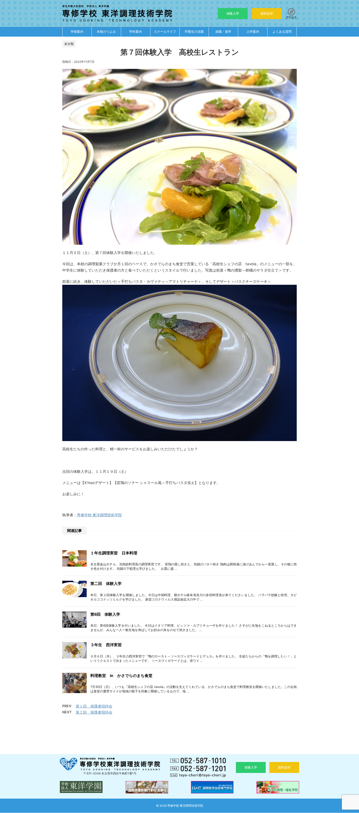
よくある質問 (282, 31)
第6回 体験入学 (105, 614)
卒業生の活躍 (194, 31)
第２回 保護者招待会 (94, 712)
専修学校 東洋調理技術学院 (99, 515)
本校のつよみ (106, 31)
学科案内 (135, 31)
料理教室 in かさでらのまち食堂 (121, 675)
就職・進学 (223, 31)
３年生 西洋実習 (106, 645)
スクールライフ (165, 31)
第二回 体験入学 (106, 583)
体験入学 (232, 13)
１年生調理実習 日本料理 (113, 553)
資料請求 (266, 13)
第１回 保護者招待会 (94, 706)
